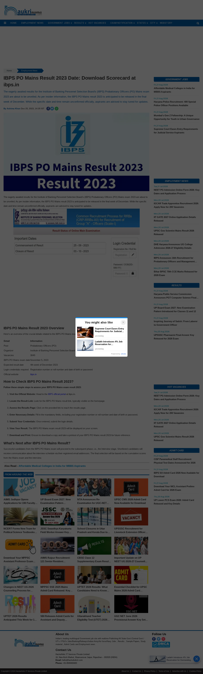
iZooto (123, 354)
